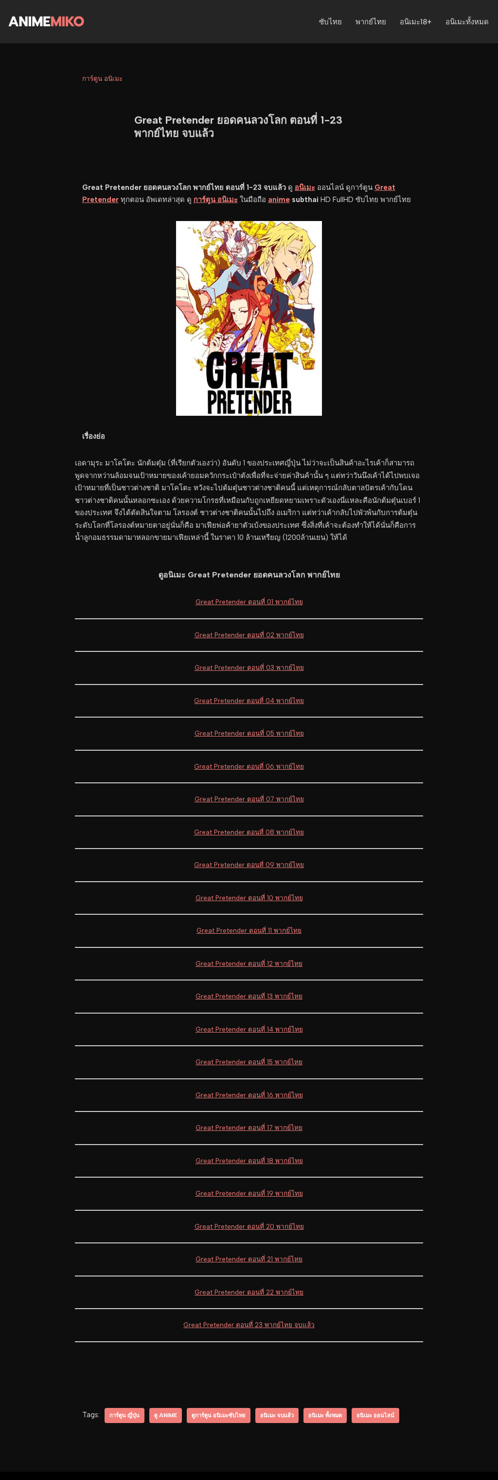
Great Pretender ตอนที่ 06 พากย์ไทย (249, 766)
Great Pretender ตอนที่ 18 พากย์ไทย (249, 1161)
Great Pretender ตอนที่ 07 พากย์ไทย (249, 799)
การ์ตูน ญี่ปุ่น (124, 1415)
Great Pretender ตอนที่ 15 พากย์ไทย (249, 1062)
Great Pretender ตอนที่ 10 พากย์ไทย (249, 898)
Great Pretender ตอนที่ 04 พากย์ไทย (249, 700)
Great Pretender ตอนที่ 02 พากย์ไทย (249, 635)
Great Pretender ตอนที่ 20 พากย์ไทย (249, 1226)
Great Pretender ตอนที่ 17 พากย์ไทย (249, 1127)
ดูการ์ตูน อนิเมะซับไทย (219, 1415)
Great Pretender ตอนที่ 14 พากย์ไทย (249, 1029)
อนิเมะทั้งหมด (467, 22)
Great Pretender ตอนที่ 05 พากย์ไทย (249, 733)
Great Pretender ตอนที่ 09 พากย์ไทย (249, 865)
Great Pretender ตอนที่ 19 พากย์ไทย (249, 1193)
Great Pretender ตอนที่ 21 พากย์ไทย (249, 1259)
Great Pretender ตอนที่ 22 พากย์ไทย (249, 1292)
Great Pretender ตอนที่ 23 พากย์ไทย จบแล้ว (249, 1325)
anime (279, 199)
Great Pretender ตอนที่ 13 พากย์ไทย (249, 996)
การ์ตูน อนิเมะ (102, 78)
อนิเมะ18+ (416, 22)
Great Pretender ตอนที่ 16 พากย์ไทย (249, 1095)
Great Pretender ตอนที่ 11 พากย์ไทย (249, 930)
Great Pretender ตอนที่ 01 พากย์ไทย (249, 602)
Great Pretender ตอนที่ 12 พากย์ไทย (249, 963)
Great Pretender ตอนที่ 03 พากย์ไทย (249, 667)
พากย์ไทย (371, 22)
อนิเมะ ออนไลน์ (375, 1415)
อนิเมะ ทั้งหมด (325, 1415)
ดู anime (165, 1415)
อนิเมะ (305, 187)
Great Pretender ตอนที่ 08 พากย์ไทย (249, 832)
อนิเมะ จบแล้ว (277, 1415)
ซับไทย (330, 22)
